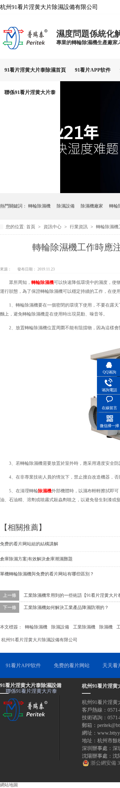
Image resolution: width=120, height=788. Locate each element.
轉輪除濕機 (39, 206)
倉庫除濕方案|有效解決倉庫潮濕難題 (36, 559)
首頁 (31, 226)
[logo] (25, 47)
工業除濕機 (84, 627)
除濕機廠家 (92, 206)
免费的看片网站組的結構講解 (29, 544)
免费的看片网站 (72, 665)
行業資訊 (79, 226)
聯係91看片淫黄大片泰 (30, 92)
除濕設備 (66, 206)
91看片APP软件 (93, 70)
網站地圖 (9, 785)
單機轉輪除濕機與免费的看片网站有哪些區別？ (47, 574)
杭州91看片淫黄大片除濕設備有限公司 (39, 639)
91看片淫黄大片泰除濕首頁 (35, 70)
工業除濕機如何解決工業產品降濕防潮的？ (66, 607)
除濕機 (45, 490)
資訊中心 (53, 226)
